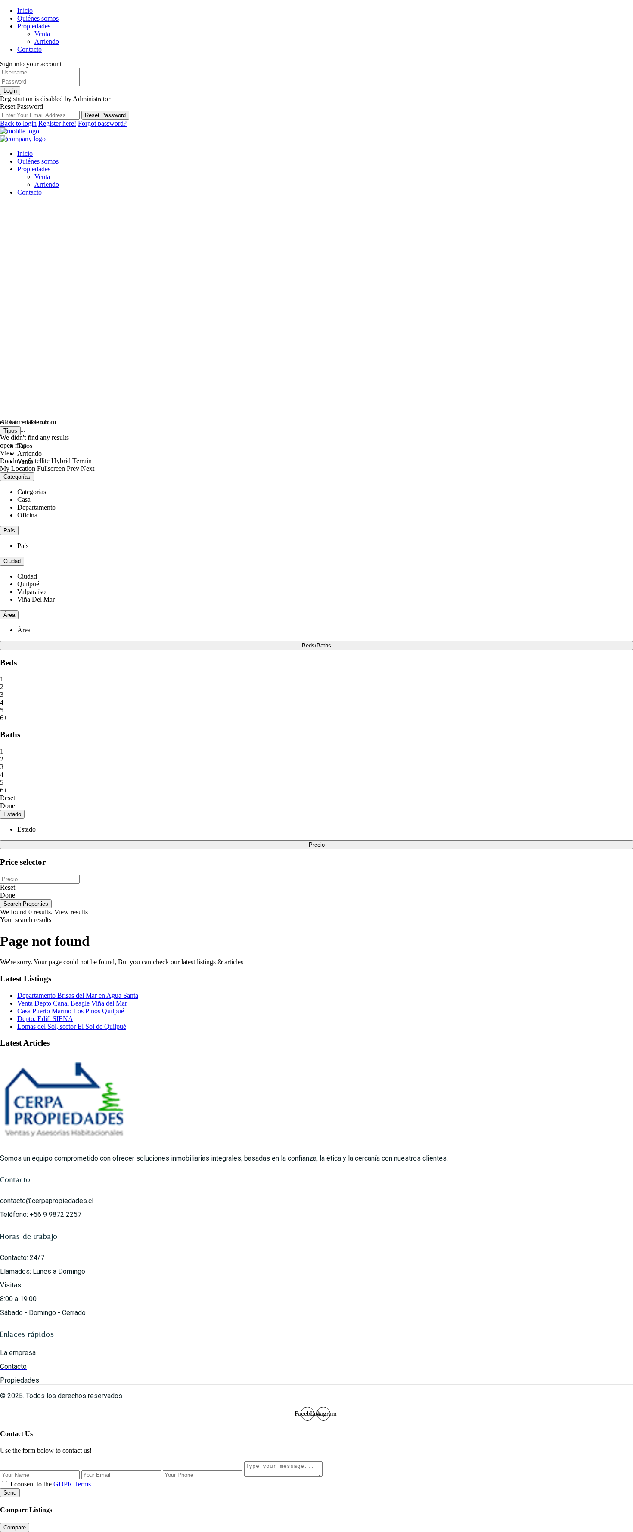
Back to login (18, 123)
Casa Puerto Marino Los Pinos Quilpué (70, 1011)
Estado (12, 814)
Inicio (25, 10)
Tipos (10, 430)
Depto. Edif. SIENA (45, 1018)
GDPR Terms (72, 1484)
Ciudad (12, 561)
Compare (14, 1527)
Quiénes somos (38, 18)
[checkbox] (4, 1483)
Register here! (57, 123)
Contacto (29, 49)
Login (10, 90)
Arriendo (46, 41)
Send (9, 1492)
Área (9, 615)
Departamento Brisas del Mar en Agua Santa (77, 995)
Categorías (17, 477)
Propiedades (33, 26)
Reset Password (105, 115)
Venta (42, 33)
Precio (317, 845)
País (9, 530)
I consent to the (50, 1484)
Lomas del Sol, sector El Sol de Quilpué (71, 1026)
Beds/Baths (316, 645)
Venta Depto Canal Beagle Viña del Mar (72, 1003)
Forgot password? (102, 123)
